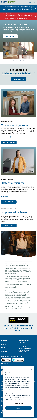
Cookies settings (18, 403)
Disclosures (5, 348)
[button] (11, 60)
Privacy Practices (25, 389)
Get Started (10, 36)
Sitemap (4, 351)
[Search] (30, 3)
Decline (19, 413)
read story (9, 225)
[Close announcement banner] (35, 9)
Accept (18, 408)
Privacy (4, 344)
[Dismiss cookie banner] (31, 369)
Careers (4, 341)
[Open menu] (34, 3)
